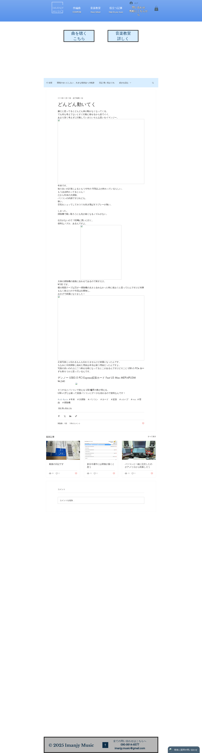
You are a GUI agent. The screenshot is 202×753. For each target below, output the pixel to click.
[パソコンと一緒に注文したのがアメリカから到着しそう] (139, 450)
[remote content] (101, 384)
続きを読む (124, 82)
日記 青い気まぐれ (107, 82)
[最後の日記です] (63, 450)
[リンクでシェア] (76, 416)
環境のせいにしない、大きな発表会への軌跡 (75, 82)
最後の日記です (56, 464)
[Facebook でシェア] (59, 416)
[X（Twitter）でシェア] (64, 416)
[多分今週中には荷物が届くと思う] (101, 450)
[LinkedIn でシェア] (70, 416)
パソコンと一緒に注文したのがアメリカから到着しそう (138, 465)
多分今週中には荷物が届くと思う (100, 465)
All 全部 (49, 82)
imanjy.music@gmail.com (130, 748)
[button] (156, 8)
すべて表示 (152, 436)
